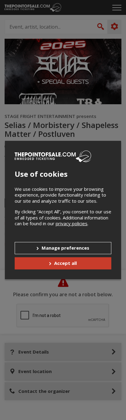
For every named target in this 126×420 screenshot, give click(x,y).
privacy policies (71, 223)
